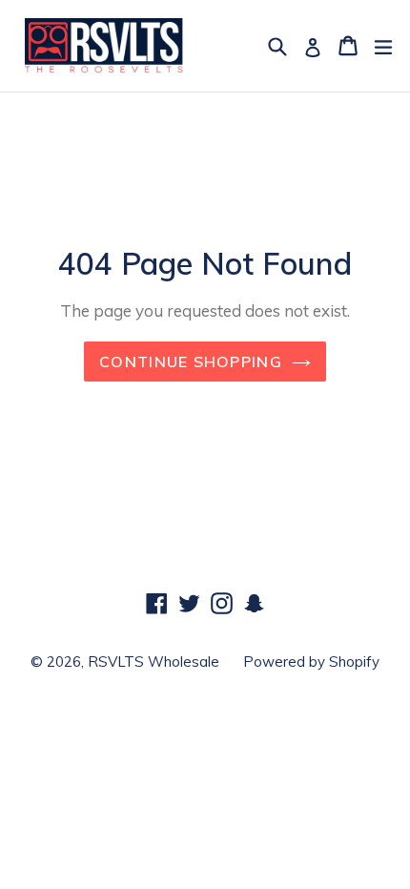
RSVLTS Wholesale (153, 661)
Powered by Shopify (311, 661)
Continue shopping (190, 361)
